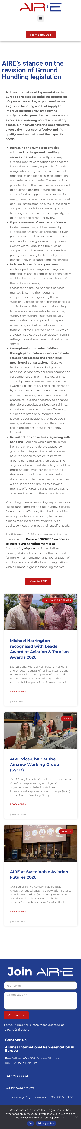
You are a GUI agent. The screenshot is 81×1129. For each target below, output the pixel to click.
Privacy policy (46, 1123)
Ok (30, 1123)
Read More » (18, 691)
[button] (40, 18)
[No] (76, 1117)
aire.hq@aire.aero (17, 1029)
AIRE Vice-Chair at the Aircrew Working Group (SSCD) (34, 764)
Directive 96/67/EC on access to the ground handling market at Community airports (37, 543)
